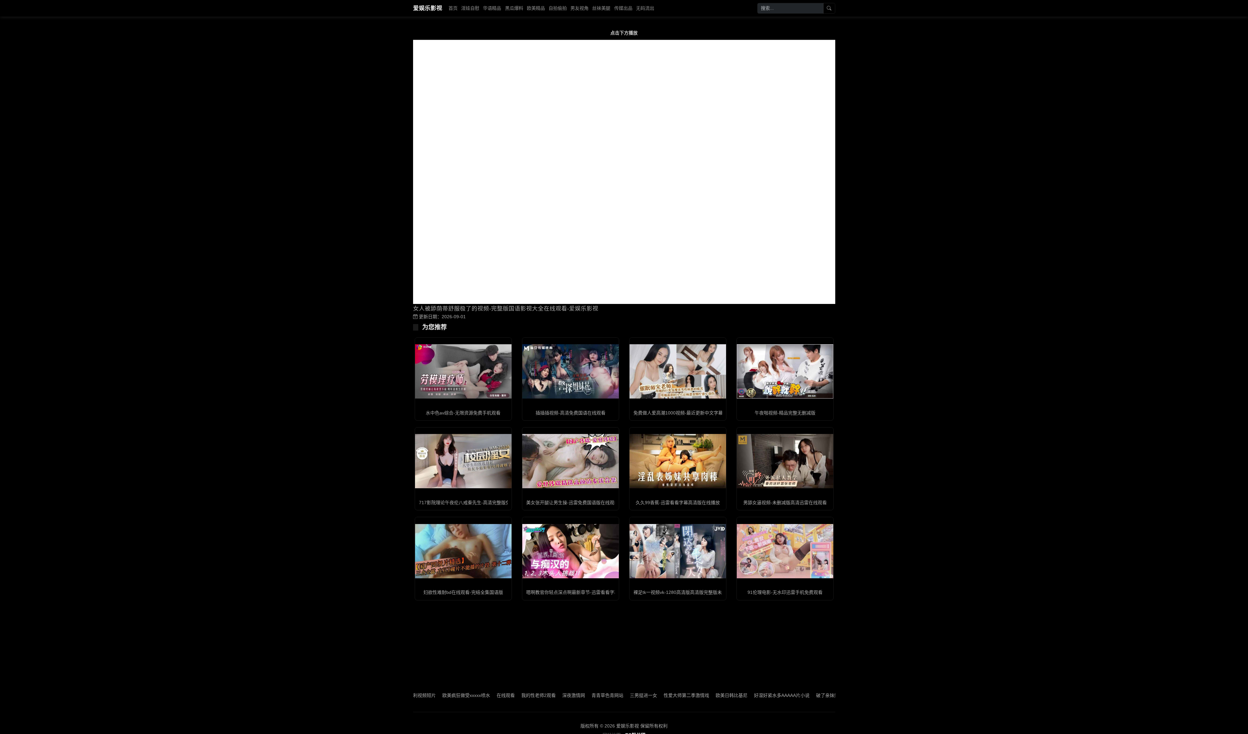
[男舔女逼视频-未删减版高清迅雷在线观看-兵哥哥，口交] (785, 461)
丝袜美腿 (601, 8)
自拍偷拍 (558, 8)
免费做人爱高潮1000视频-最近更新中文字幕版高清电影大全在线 (698, 412)
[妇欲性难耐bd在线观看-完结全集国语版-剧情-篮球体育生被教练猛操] (463, 551)
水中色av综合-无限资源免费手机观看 (463, 412)
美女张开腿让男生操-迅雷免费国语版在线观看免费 (577, 502)
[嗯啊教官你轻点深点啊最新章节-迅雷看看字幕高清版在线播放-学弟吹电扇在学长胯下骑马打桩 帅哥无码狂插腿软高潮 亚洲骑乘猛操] (570, 551)
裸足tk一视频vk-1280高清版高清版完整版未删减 (682, 592)
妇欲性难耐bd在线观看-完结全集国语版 (463, 592)
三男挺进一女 (518, 695)
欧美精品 (536, 8)
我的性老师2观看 (413, 695)
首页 (453, 8)
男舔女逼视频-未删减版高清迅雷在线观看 (785, 502)
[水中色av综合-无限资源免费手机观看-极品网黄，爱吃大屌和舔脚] (463, 371)
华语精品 (492, 8)
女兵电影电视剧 (810, 695)
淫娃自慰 (470, 8)
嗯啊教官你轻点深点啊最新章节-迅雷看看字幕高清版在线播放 (588, 592)
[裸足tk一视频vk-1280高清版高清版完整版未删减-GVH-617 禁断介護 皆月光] (678, 551)
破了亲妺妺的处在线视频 (716, 695)
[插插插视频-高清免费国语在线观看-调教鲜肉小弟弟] (570, 371)
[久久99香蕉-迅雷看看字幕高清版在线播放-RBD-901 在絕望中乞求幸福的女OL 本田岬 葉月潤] (678, 461)
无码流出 (645, 8)
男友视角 (579, 8)
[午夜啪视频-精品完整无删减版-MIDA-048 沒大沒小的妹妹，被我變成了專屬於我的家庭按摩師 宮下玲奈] (785, 371)
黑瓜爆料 (514, 8)
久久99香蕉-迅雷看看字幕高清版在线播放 (678, 502)
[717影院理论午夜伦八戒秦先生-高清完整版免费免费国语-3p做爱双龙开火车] (463, 461)
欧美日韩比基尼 (606, 695)
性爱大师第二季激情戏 (561, 695)
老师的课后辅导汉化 (767, 695)
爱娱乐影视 (427, 8)
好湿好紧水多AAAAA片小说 (656, 695)
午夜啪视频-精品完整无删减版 (785, 412)
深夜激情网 (448, 695)
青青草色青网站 (482, 695)
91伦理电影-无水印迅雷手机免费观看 (785, 592)
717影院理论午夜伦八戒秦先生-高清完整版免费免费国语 (476, 502)
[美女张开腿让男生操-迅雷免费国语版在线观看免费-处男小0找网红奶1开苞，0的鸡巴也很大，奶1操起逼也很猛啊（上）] (570, 461)
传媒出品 (623, 8)
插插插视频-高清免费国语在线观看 (570, 412)
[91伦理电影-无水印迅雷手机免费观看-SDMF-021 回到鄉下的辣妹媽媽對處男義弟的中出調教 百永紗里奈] (785, 551)
